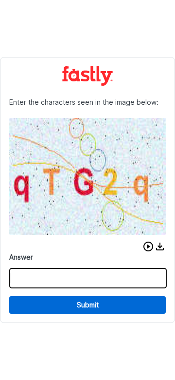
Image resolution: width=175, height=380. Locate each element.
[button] (148, 246)
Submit (88, 305)
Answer (21, 257)
